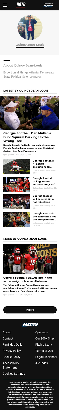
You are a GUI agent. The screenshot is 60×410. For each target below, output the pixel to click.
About (7, 332)
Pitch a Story (43, 344)
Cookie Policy (11, 357)
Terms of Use (44, 350)
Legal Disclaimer (46, 357)
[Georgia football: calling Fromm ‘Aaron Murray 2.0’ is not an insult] (30, 184)
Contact (8, 338)
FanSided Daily (12, 344)
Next (30, 310)
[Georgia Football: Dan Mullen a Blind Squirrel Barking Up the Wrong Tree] (30, 126)
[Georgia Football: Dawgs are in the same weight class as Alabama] (30, 270)
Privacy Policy (12, 350)
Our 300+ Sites (45, 338)
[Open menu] (5, 5)
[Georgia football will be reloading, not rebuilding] (30, 201)
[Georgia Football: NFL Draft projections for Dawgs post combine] (30, 166)
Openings (41, 332)
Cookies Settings (14, 373)
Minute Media (22, 382)
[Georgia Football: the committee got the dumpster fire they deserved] (30, 219)
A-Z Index (41, 363)
